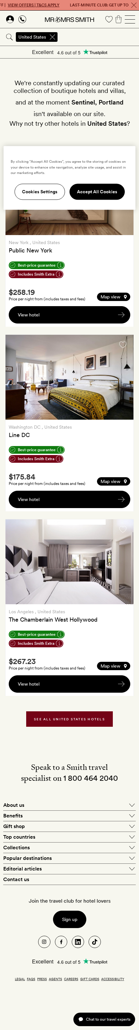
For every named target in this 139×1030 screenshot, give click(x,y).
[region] (70, 178)
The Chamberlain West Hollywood (53, 619)
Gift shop (14, 826)
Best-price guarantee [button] (37, 265)
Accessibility (112, 979)
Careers (71, 979)
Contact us (16, 879)
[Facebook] (61, 942)
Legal (20, 979)
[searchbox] (99, 37)
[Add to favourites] (123, 345)
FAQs (31, 979)
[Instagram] (44, 942)
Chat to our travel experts (108, 1019)
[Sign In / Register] (10, 19)
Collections (16, 847)
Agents (55, 979)
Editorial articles (22, 869)
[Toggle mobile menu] (130, 19)
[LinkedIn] (78, 942)
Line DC (19, 435)
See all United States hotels (69, 719)
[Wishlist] (109, 19)
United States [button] (32, 37)
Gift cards (89, 979)
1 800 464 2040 (90, 778)
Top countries (19, 837)
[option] (69, 377)
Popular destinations (27, 858)
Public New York (30, 250)
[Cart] (118, 19)
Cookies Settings (40, 191)
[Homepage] (69, 19)
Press (42, 979)
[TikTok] (95, 942)
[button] (113, 297)
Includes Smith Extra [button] (36, 274)
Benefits (13, 816)
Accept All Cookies (97, 191)
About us (13, 805)
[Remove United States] (52, 37)
